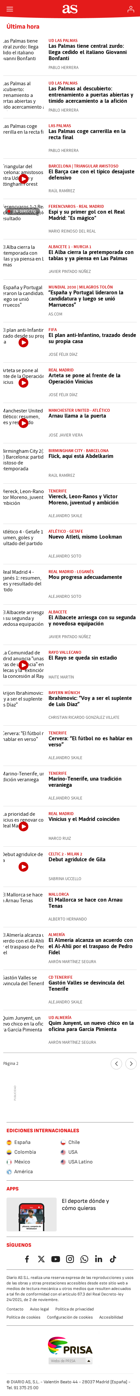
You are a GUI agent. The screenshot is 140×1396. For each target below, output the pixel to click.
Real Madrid (61, 370)
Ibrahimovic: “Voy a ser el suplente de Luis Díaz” (90, 701)
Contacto (15, 1309)
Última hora (23, 27)
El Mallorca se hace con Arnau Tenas (85, 902)
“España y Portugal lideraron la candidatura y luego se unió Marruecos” (86, 298)
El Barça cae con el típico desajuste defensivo (91, 174)
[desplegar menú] (9, 9)
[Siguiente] (131, 1063)
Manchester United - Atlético (79, 410)
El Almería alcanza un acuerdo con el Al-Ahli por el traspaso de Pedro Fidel (91, 946)
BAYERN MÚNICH (64, 692)
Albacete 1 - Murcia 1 (70, 246)
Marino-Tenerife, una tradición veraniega (85, 781)
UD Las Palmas (63, 40)
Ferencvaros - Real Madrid (76, 206)
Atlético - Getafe (66, 531)
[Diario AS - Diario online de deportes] (70, 9)
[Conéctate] (131, 9)
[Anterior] (116, 1063)
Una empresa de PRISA (70, 1345)
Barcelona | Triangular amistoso (84, 166)
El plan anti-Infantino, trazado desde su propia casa (92, 338)
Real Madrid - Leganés (71, 571)
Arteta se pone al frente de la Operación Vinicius (84, 378)
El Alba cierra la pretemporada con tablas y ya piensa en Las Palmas (91, 255)
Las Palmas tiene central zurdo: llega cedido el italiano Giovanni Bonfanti (88, 52)
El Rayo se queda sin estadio (83, 657)
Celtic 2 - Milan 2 (65, 854)
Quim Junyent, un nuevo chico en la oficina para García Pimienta (91, 1026)
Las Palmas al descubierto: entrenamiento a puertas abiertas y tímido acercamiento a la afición (91, 94)
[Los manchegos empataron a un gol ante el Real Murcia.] (23, 259)
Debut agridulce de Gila (77, 859)
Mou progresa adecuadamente (85, 577)
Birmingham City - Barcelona (78, 450)
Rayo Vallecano (65, 652)
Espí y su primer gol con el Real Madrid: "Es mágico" (87, 214)
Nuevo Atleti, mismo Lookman (85, 536)
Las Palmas (60, 125)
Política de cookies (23, 1317)
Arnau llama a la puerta (77, 415)
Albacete (58, 612)
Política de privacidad (74, 1309)
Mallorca (59, 894)
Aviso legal (39, 1309)
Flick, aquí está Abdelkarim (81, 456)
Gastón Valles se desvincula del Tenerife (86, 985)
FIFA (53, 329)
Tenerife (58, 491)
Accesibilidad (111, 1317)
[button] (70, 1361)
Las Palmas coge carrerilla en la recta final (87, 134)
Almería (57, 934)
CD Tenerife (61, 977)
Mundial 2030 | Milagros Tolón (81, 287)
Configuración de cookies (70, 1317)
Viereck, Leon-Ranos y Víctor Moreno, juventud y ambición (84, 499)
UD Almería (60, 1017)
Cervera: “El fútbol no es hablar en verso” (90, 741)
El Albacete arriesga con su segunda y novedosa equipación (92, 620)
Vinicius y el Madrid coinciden (84, 819)
